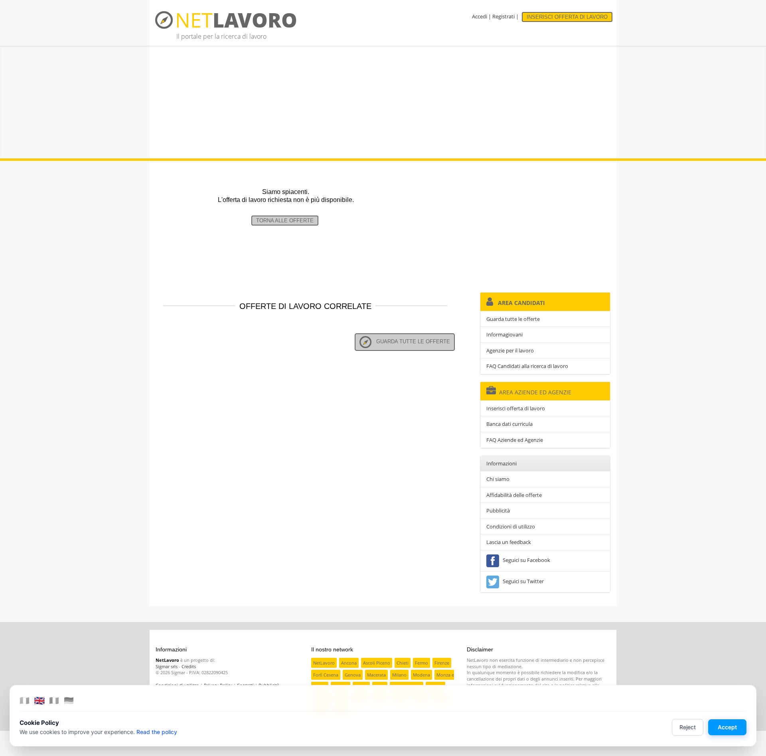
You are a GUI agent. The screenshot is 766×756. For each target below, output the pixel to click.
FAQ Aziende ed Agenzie (514, 439)
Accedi (479, 16)
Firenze (441, 663)
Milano (399, 675)
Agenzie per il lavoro (510, 350)
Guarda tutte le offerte (410, 341)
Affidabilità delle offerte (514, 495)
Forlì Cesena (325, 675)
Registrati (503, 16)
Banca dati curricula (509, 423)
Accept (727, 727)
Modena (421, 675)
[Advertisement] (383, 102)
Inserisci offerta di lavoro (515, 408)
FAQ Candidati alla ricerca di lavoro (527, 366)
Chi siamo (497, 479)
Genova (353, 675)
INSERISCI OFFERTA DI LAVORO (567, 17)
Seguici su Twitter (522, 581)
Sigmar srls (167, 666)
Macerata (376, 675)
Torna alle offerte (285, 221)
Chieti (403, 663)
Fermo (421, 663)
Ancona (349, 663)
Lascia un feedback (508, 542)
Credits (189, 666)
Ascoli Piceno (376, 663)
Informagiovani (504, 334)
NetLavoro (324, 663)
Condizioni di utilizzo (510, 526)
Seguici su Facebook (525, 560)
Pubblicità (498, 510)
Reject (687, 727)
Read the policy (156, 731)
